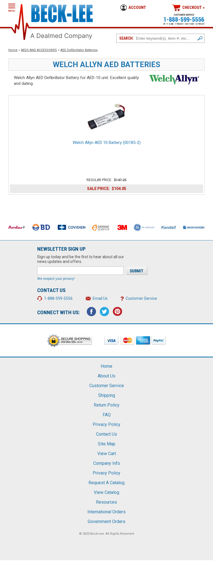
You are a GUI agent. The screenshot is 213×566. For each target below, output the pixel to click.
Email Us (100, 298)
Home (12, 50)
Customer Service (141, 298)
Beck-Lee (97, 533)
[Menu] (11, 7)
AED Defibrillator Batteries (79, 50)
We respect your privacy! (56, 279)
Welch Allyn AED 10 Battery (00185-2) (107, 142)
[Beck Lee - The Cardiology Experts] (62, 12)
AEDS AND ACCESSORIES (39, 50)
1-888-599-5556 (58, 298)
